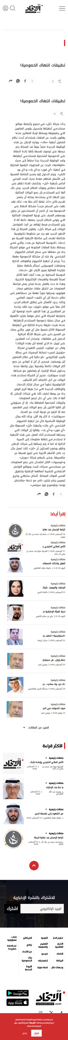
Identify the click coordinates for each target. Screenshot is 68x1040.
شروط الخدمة (28, 968)
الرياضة (59, 960)
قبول (36, 1033)
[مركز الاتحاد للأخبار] (34, 8)
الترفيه (44, 937)
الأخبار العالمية (59, 945)
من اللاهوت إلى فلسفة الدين (49, 813)
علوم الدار (58, 937)
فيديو (44, 953)
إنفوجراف (43, 960)
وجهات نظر (57, 967)
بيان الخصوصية (27, 959)
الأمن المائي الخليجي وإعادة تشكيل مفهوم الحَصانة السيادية (45, 762)
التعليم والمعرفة (43, 945)
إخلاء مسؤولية (11, 938)
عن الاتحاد (27, 951)
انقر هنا (32, 1023)
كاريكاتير (27, 937)
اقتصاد (59, 953)
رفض (24, 1033)
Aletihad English (11, 947)
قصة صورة (42, 967)
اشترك (12, 909)
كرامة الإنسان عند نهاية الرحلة (48, 837)
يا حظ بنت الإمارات (54, 787)
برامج (29, 944)
